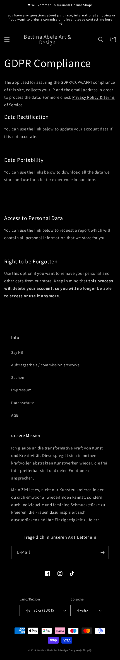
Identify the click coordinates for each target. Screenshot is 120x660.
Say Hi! (17, 352)
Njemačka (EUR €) (39, 610)
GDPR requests (22, 191)
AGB (15, 415)
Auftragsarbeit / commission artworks (45, 364)
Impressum (21, 389)
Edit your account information (33, 148)
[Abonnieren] (102, 552)
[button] (7, 39)
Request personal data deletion (35, 308)
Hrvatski (82, 610)
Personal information (26, 199)
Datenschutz (22, 402)
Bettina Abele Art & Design (52, 650)
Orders (15, 206)
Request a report (23, 250)
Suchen (18, 377)
